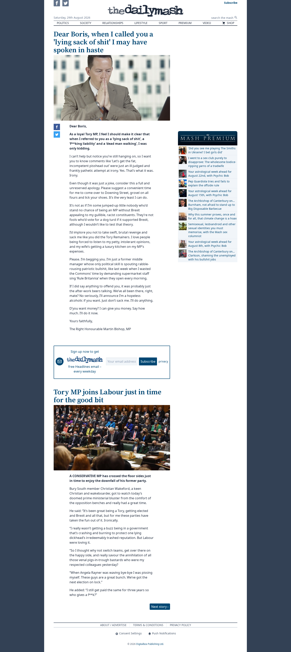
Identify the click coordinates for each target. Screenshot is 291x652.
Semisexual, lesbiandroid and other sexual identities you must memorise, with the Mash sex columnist (212, 230)
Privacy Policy (180, 625)
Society (85, 23)
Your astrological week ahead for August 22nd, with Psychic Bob (210, 173)
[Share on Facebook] (57, 127)
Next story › (159, 606)
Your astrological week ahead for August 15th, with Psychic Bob (210, 193)
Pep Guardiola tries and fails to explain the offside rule (208, 183)
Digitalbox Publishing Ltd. (150, 644)
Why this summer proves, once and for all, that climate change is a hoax (212, 216)
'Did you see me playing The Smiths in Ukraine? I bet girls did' (212, 150)
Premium (185, 23)
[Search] (235, 17)
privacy (163, 361)
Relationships (112, 23)
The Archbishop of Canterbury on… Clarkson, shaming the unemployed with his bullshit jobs (212, 255)
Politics (63, 23)
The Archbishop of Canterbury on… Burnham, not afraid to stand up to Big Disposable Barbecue (211, 205)
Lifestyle (140, 23)
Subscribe (148, 361)
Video (207, 23)
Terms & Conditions (148, 625)
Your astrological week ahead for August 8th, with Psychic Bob (210, 244)
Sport (163, 23)
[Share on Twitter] (57, 134)
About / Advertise (113, 625)
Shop (230, 23)
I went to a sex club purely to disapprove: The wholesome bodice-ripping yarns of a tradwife (212, 162)
